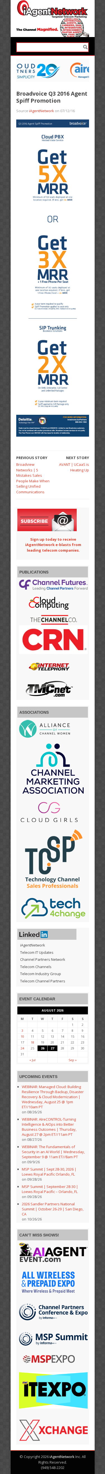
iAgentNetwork (41, 110)
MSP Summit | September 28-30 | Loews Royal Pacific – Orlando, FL (50, 1189)
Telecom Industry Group (40, 973)
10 (22, 1036)
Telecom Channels (36, 966)
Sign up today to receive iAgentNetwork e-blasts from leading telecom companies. (53, 545)
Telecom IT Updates (36, 952)
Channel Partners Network (42, 959)
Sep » (73, 1060)
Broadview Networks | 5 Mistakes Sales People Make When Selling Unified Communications (33, 478)
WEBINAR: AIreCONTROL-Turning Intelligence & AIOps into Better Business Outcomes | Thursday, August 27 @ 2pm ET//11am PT (49, 1127)
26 (42, 1048)
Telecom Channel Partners (42, 981)
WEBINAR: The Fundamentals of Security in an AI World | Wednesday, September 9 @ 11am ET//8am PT (53, 1151)
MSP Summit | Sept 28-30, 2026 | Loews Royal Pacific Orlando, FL (49, 1172)
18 (32, 1042)
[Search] (85, 47)
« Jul (32, 1060)
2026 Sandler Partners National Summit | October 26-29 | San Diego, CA (52, 1209)
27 (52, 1048)
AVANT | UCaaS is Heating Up (74, 467)
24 (22, 1048)
